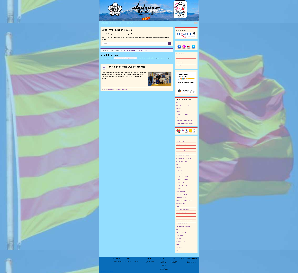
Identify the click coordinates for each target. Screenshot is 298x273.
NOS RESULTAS (163, 266)
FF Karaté (110, 89)
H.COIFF (178, 206)
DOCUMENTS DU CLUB (192, 259)
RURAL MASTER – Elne (181, 232)
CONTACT (130, 23)
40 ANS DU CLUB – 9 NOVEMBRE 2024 (135, 259)
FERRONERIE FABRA (181, 197)
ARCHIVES (173, 258)
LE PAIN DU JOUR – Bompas (183, 224)
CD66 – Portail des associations (184, 105)
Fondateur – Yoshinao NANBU (151, 259)
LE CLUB (162, 258)
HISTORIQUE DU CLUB (164, 259)
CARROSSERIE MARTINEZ (183, 156)
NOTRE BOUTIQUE (164, 269)
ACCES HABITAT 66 (181, 144)
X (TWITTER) (179, 63)
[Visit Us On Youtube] (188, 46)
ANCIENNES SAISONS (117, 259)
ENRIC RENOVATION (181, 191)
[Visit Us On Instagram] (184, 46)
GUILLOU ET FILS (180, 203)
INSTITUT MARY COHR (182, 212)
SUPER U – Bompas (181, 238)
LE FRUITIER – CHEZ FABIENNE (184, 221)
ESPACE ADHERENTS (192, 258)
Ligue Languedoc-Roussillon (120, 89)
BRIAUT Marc (179, 153)
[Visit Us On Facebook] (179, 46)
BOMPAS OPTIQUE (181, 150)
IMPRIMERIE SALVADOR (182, 209)
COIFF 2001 (179, 173)
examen (105, 89)
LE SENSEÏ (162, 261)
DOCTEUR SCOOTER (181, 185)
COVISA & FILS (180, 182)
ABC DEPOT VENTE (181, 141)
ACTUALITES (116, 258)
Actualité (114, 69)
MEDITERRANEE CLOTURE (183, 226)
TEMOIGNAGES (163, 268)
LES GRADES (162, 264)
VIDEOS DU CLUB (190, 264)
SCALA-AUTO (179, 235)
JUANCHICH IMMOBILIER (182, 218)
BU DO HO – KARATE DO (150, 261)
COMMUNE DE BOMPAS (182, 114)
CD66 (177, 102)
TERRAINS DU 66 (180, 241)
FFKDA (178, 117)
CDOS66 (178, 111)
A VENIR (129, 258)
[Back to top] (294, 269)
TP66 (177, 244)
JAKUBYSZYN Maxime (181, 215)
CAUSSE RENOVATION (182, 161)
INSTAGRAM (179, 60)
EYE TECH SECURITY (181, 194)
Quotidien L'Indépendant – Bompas (184, 123)
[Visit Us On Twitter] (193, 46)
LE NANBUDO (148, 258)
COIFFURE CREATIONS (182, 176)
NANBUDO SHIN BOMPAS (108, 23)
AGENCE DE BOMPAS (181, 147)
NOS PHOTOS (174, 261)
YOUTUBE (178, 66)
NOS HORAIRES (163, 265)
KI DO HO (122, 23)
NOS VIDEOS (173, 262)
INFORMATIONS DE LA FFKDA (119, 261)
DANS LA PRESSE (174, 259)
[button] (193, 91)
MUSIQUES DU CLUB (191, 262)
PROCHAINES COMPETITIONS (133, 261)
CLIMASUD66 (179, 170)
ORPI (177, 229)
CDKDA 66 (179, 108)
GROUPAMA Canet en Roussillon (184, 120)
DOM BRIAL (179, 188)
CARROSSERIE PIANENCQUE (183, 158)
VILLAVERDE (179, 250)
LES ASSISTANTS (163, 262)
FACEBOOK (179, 57)
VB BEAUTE (179, 247)
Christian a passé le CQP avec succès (126, 66)
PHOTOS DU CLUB (190, 261)
